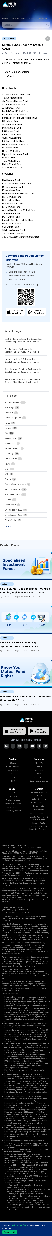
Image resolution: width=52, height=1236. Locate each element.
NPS (13, 781)
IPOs (13, 777)
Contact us (39, 770)
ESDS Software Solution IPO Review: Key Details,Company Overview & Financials (23, 340)
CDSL (29, 913)
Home (5, 18)
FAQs (13, 793)
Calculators (39, 777)
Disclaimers (39, 810)
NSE (15, 913)
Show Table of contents (17, 72)
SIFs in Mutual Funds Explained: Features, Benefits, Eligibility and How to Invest (23, 380)
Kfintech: (11, 76)
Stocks (13, 763)
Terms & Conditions (39, 802)
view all (8, 526)
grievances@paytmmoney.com (15, 909)
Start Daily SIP (10, 1232)
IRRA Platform (13, 807)
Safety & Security (39, 799)
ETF (13, 774)
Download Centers (13, 804)
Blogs (39, 774)
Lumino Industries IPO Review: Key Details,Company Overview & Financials (22, 360)
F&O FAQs (13, 796)
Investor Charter (38, 823)
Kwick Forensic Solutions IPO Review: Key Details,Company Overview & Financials (24, 370)
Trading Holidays (13, 800)
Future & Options (13, 767)
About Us (39, 763)
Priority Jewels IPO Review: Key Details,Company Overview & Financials (22, 350)
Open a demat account (39, 781)
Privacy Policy (39, 806)
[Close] (50, 1224)
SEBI (24, 913)
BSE (19, 913)
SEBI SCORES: (40, 891)
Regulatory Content (13, 811)
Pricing (39, 767)
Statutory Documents (39, 813)
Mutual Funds (19, 18)
